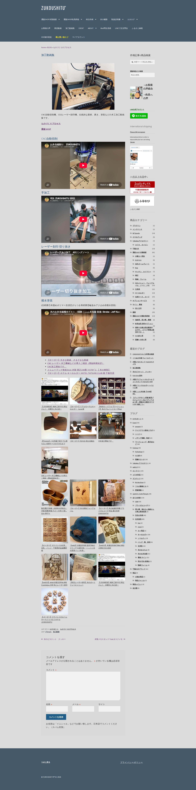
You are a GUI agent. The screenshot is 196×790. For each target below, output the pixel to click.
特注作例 (89, 19)
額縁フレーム (142, 565)
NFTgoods (136, 233)
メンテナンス (137, 229)
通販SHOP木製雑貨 (49, 19)
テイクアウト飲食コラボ (144, 430)
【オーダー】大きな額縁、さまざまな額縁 (67, 360)
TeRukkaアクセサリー (140, 241)
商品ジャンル (140, 580)
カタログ (131, 19)
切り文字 (138, 308)
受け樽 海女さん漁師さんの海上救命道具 (144, 510)
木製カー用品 (140, 256)
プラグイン (137, 226)
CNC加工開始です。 (56, 366)
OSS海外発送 (46, 37)
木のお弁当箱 (142, 554)
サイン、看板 (137, 304)
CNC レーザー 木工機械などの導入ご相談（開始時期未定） (75, 363)
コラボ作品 (137, 475)
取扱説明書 (115, 19)
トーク (137, 434)
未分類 (135, 588)
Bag (136, 268)
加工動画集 (70, 28)
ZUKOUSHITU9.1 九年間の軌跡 (143, 354)
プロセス (48, 632)
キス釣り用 (139, 336)
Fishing (135, 448)
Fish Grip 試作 (137, 376)
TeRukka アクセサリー (140, 463)
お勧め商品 (139, 577)
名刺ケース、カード (142, 297)
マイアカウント (78, 37)
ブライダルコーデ (141, 505)
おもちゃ (138, 260)
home (43, 47)
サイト (102, 704)
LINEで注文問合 (121, 28)
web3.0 (135, 467)
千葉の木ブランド (139, 569)
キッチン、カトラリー (143, 272)
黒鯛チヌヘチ (140, 459)
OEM (136, 502)
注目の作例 (139, 515)
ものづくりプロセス (51, 123)
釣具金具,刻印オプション (144, 324)
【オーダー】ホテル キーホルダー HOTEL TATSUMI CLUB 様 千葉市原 (80, 373)
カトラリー (137, 471)
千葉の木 (136, 249)
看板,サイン (142, 557)
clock (140, 527)
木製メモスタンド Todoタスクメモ (108, 639)
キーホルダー (140, 293)
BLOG (49, 47)
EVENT (81, 28)
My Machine (139, 482)
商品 (134, 573)
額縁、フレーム (140, 279)
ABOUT (91, 28)
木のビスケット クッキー (55, 639)
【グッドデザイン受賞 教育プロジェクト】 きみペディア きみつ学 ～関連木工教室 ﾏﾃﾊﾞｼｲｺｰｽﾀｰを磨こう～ (143, 401)
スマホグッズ (137, 237)
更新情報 (138, 490)
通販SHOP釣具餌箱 (71, 19)
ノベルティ (142, 538)
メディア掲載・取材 (142, 438)
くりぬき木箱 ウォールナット (143, 358)
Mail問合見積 (105, 28)
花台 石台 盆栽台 (144, 561)
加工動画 (56, 632)
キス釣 (137, 456)
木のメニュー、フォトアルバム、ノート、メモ (144, 284)
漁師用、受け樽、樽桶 (143, 320)
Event (135, 423)
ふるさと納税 (137, 28)
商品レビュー (137, 584)
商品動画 (58, 28)
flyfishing (138, 452)
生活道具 (138, 519)
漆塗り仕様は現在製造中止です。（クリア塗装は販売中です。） (144, 329)
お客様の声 (45, 28)
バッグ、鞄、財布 (144, 542)
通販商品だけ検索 (136, 71)
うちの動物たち (140, 486)
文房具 (137, 289)
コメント (51, 670)
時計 (136, 275)
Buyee (132, 142)
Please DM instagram (137, 132)
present (138, 427)
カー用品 (141, 531)
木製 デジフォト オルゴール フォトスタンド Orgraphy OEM (143, 380)
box (139, 523)
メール (76, 704)
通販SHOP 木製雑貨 (139, 252)
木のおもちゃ (142, 550)
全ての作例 (137, 498)
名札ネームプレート (142, 264)
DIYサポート (54, 629)
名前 (49, 704)
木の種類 (103, 19)
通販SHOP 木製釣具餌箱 (141, 316)
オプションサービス (140, 301)
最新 (134, 312)
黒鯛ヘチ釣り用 (140, 340)
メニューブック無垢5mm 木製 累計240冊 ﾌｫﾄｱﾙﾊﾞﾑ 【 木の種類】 (78, 370)
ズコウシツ (137, 479)
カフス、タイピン (141, 245)
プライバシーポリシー (131, 762)
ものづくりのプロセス (62, 47)
